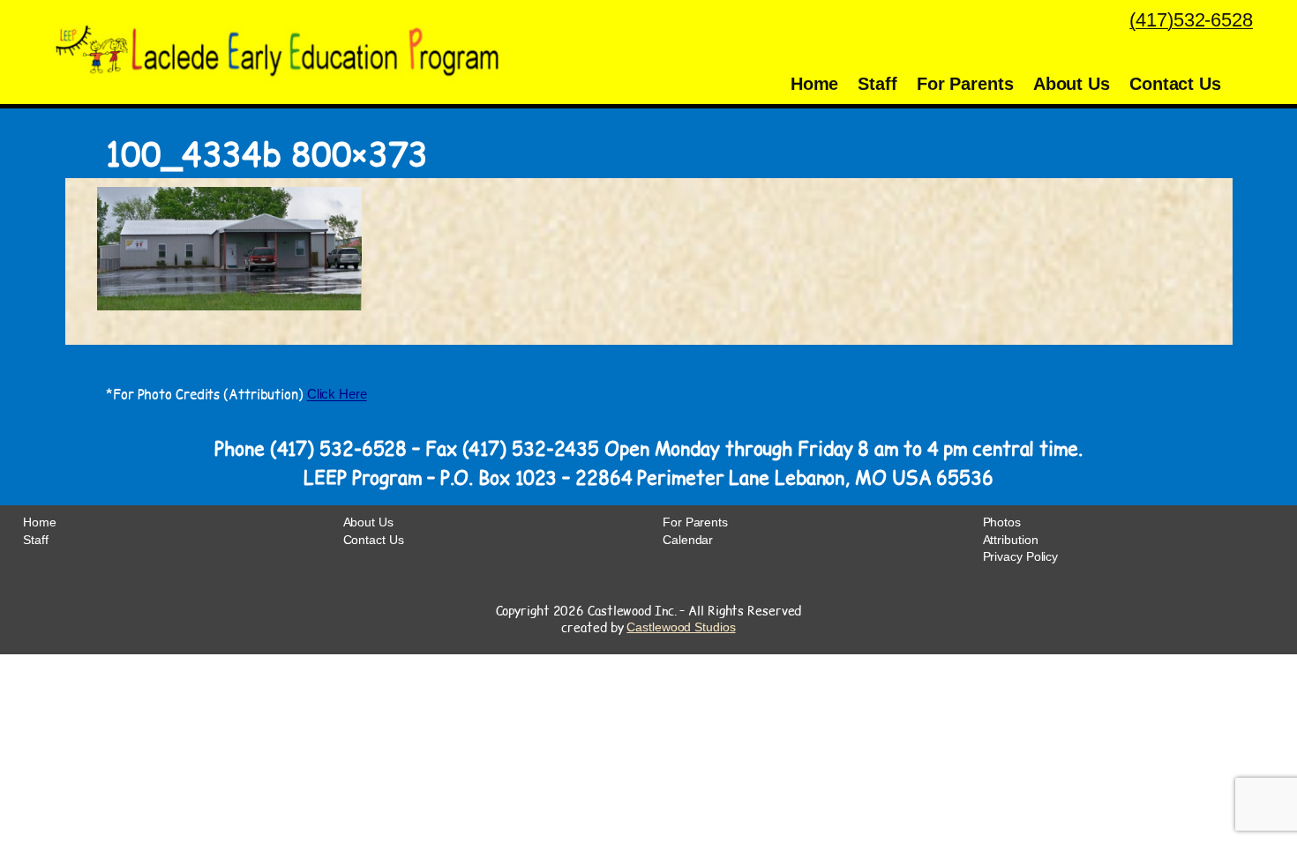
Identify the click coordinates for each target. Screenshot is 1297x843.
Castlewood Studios (680, 627)
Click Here (337, 393)
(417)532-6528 (1191, 20)
